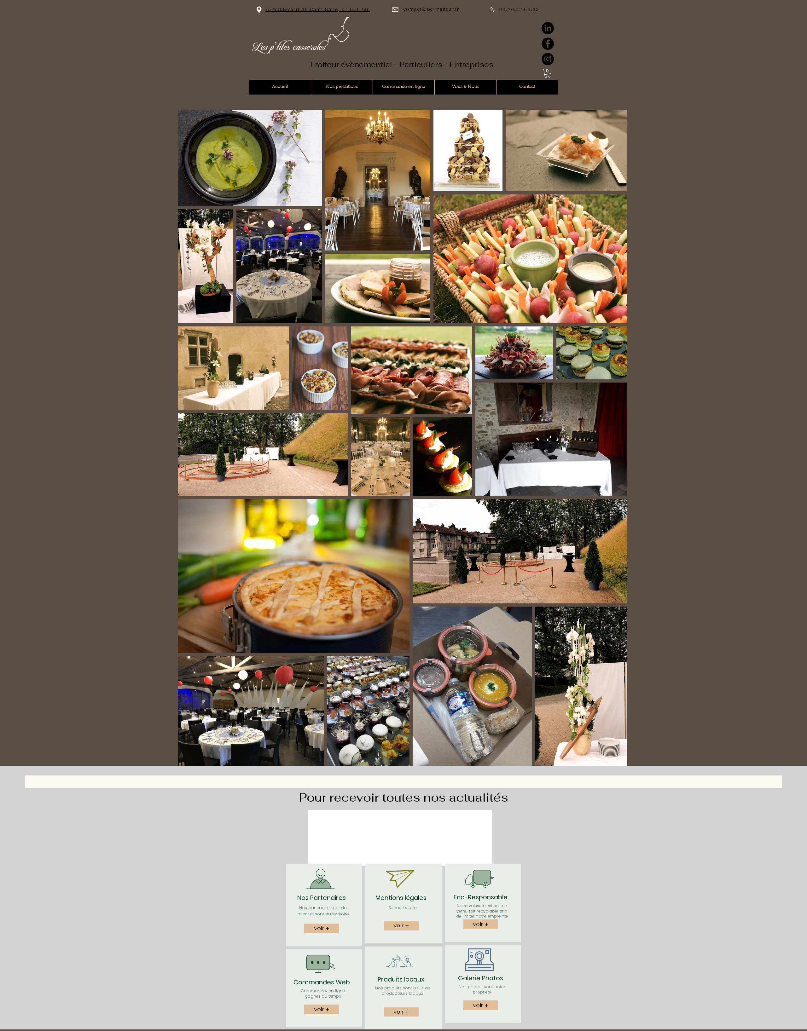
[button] (547, 73)
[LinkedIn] (548, 28)
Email (331, 820)
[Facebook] (548, 43)
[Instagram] (548, 59)
